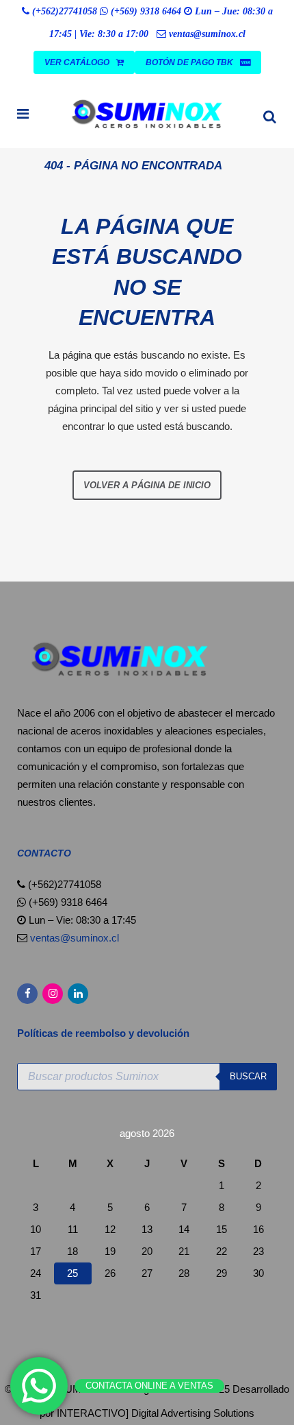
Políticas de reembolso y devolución (104, 1033)
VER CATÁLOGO (76, 62)
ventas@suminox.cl (207, 34)
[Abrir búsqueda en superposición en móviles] (147, 1076)
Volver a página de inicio (147, 485)
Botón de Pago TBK (189, 62)
